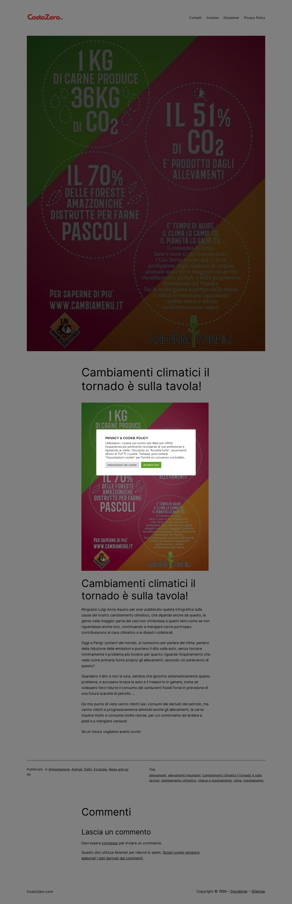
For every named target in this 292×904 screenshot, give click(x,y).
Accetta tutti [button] (151, 464)
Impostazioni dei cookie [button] (122, 464)
